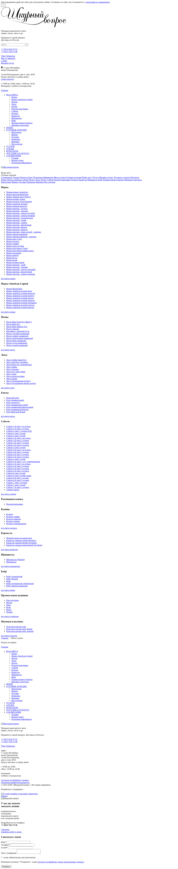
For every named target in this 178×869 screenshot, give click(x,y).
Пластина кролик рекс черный (19, 631)
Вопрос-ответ (17, 160)
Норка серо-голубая (15, 246)
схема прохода (7, 79)
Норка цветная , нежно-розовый (20, 215)
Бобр (13, 120)
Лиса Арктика (12, 369)
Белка (8, 610)
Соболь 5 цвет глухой (15, 459)
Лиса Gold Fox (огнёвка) (17, 362)
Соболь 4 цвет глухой (15, 447)
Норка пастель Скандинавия (19, 201)
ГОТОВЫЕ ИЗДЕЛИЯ (16, 130)
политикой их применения (97, 2)
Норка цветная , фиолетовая (18, 225)
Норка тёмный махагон (16, 206)
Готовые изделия (73, 177)
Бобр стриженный (14, 576)
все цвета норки (8, 278)
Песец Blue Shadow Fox (16, 327)
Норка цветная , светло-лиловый (20, 269)
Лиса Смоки (11, 379)
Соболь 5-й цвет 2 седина (17, 466)
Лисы (13, 104)
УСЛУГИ (10, 146)
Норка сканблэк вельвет (17, 204)
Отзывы (15, 158)
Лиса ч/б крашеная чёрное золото (21, 383)
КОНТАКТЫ (12, 151)
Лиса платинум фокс (15, 376)
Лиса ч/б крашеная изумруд (18, 381)
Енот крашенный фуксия (17, 409)
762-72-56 (9, 51)
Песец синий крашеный (17, 345)
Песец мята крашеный (16, 341)
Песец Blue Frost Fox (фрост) (19, 322)
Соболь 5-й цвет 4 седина (17, 471)
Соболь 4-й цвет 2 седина (17, 452)
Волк (8, 607)
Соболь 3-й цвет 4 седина (17, 445)
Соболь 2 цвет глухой (15, 433)
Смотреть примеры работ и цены (11, 830)
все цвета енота (8, 416)
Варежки (15, 142)
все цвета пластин (9, 636)
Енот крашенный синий (17, 405)
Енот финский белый (15, 412)
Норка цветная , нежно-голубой (20, 213)
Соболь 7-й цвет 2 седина (17, 487)
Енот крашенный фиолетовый (19, 407)
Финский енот (12, 398)
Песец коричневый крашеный (19, 338)
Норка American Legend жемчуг (20, 296)
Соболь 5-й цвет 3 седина (17, 468)
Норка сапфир (12, 244)
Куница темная (13, 521)
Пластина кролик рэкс (16, 626)
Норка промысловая (15, 262)
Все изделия (16, 144)
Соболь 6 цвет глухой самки (18, 476)
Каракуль (15, 116)
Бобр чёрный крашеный (17, 586)
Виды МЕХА (12, 95)
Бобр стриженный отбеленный (20, 583)
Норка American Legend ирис (19, 291)
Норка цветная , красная (17, 211)
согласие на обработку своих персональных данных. (60, 862)
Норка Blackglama (14, 289)
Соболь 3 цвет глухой (15, 436)
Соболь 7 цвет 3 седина (16, 483)
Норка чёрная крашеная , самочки (21, 237)
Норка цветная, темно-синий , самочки (23, 232)
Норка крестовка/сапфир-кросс (20, 251)
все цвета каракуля (9, 549)
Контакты (134, 177)
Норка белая (11, 260)
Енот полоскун (13, 402)
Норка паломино (13, 253)
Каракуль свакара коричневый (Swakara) (24, 545)
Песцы (14, 102)
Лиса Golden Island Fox (16, 360)
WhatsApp (10, 56)
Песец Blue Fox (13, 324)
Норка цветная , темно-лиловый (20, 274)
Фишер (9, 612)
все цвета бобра (8, 590)
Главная (5, 638)
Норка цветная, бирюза (16, 227)
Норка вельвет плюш (15, 199)
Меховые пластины (20, 125)
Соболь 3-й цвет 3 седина (17, 443)
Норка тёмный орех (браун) (18, 197)
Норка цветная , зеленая (17, 267)
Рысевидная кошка (19, 109)
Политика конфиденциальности (15, 782)
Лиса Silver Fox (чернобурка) (19, 365)
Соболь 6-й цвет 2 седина (17, 478)
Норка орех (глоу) (14, 239)
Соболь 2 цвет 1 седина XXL (19, 431)
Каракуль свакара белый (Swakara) (21, 543)
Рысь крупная (12, 600)
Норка (14, 97)
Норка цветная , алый (16, 265)
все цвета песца (8, 350)
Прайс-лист (87, 177)
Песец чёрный (12, 329)
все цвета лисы (7, 388)
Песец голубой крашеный (17, 334)
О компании (6, 177)
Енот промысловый (15, 400)
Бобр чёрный (12, 579)
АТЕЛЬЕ (10, 149)
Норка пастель (12, 241)
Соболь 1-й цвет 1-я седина (18, 426)
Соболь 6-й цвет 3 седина (17, 480)
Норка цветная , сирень (16, 223)
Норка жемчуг (12, 255)
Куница (14, 113)
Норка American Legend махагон (20, 293)
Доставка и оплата (121, 177)
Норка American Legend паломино (21, 303)
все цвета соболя (8, 494)
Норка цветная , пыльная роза (19, 218)
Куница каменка (13, 519)
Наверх (4, 796)
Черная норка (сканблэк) (17, 192)
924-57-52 (9, 49)
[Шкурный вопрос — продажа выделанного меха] (33, 26)
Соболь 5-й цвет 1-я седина (18, 464)
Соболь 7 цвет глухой (15, 485)
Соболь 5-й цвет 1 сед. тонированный (23, 461)
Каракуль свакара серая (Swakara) (21, 540)
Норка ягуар (11, 258)
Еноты (14, 106)
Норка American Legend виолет (20, 298)
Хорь (8, 605)
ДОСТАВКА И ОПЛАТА (17, 153)
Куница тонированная (16, 524)
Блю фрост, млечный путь (17, 331)
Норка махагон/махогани (17, 194)
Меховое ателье (106, 177)
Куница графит (13, 517)
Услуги (95, 177)
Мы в (3, 58)
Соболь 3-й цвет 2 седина (17, 440)
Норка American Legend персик (20, 307)
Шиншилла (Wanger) (15, 559)
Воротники (16, 132)
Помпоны (15, 139)
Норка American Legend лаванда (20, 300)
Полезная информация (21, 163)
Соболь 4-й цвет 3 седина (17, 454)
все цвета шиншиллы (10, 566)
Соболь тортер (12, 490)
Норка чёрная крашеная (16, 234)
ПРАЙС (9, 128)
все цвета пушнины (10, 616)
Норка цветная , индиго (16, 208)
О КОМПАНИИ (13, 156)
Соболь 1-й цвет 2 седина (17, 429)
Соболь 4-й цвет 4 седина (17, 457)
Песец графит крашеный (17, 336)
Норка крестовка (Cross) (17, 248)
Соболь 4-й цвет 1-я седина (18, 450)
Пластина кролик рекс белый (19, 629)
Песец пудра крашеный (16, 343)
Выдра (9, 603)
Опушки (15, 137)
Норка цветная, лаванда (16, 230)
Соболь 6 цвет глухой (15, 473)
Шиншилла (16, 118)
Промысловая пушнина (21, 123)
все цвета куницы (9, 528)
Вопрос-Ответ (26, 177)
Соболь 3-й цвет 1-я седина (18, 438)
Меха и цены (60, 177)
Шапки (14, 135)
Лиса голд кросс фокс (16, 372)
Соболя (14, 111)
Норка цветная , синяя (16, 220)
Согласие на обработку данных (15, 780)
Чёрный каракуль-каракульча (19, 538)
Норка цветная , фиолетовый (19, 272)
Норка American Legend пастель (20, 305)
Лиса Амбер (11, 367)
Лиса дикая (11, 374)
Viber (3, 56)
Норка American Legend (21, 99)
